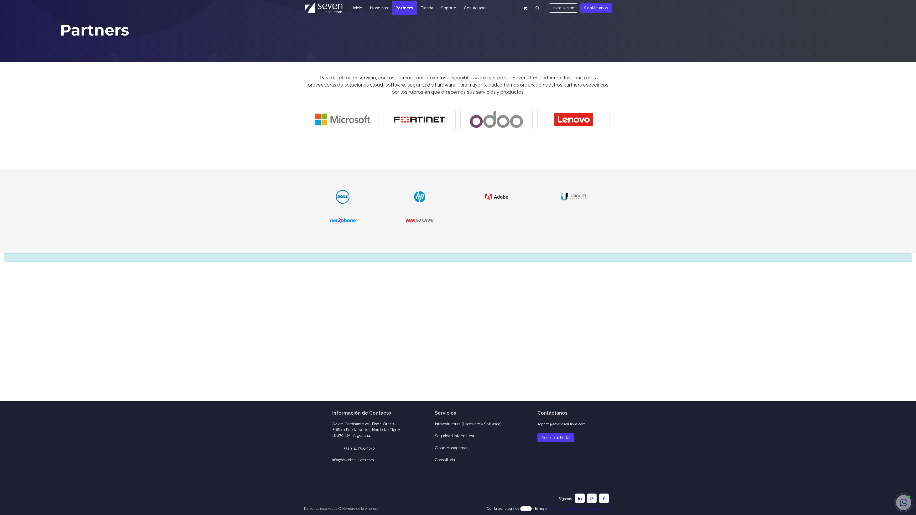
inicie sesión (563, 7)
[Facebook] (604, 498)
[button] (537, 8)
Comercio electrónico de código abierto (580, 508)
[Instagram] (592, 498)
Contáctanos (596, 7)
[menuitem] (357, 8)
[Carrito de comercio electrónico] (525, 8)
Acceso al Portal (555, 437)
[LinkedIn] (580, 498)
